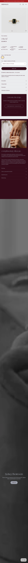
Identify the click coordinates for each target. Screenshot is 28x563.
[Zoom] (26, 30)
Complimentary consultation (14, 106)
